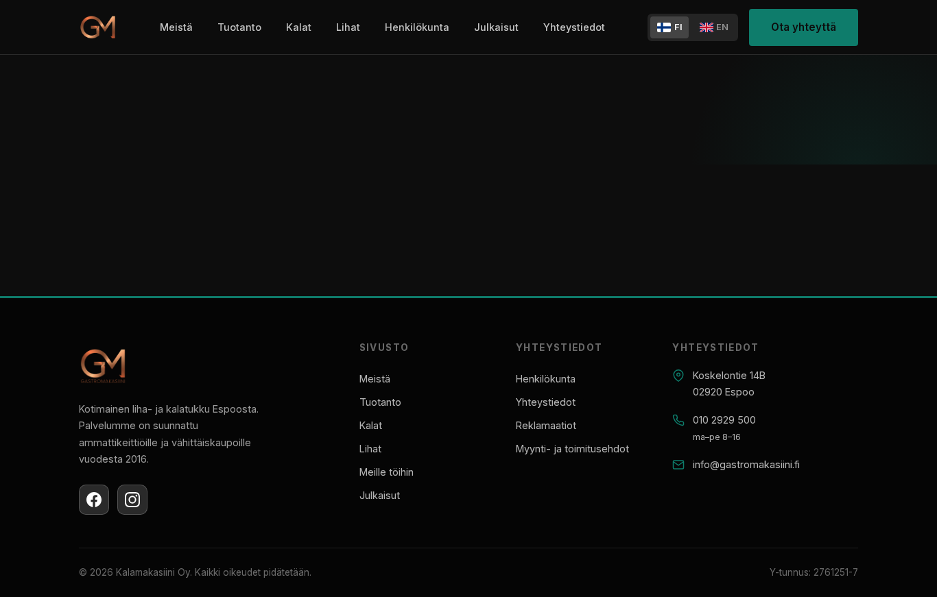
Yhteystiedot (574, 27)
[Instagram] (132, 500)
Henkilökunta (417, 27)
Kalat (298, 27)
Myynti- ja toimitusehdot (572, 448)
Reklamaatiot (546, 425)
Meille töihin (386, 472)
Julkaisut (496, 27)
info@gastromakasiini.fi (746, 464)
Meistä (176, 27)
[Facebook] (94, 500)
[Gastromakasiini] (98, 28)
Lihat (348, 27)
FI (678, 27)
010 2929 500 (724, 420)
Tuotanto (239, 27)
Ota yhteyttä (803, 27)
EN (722, 27)
